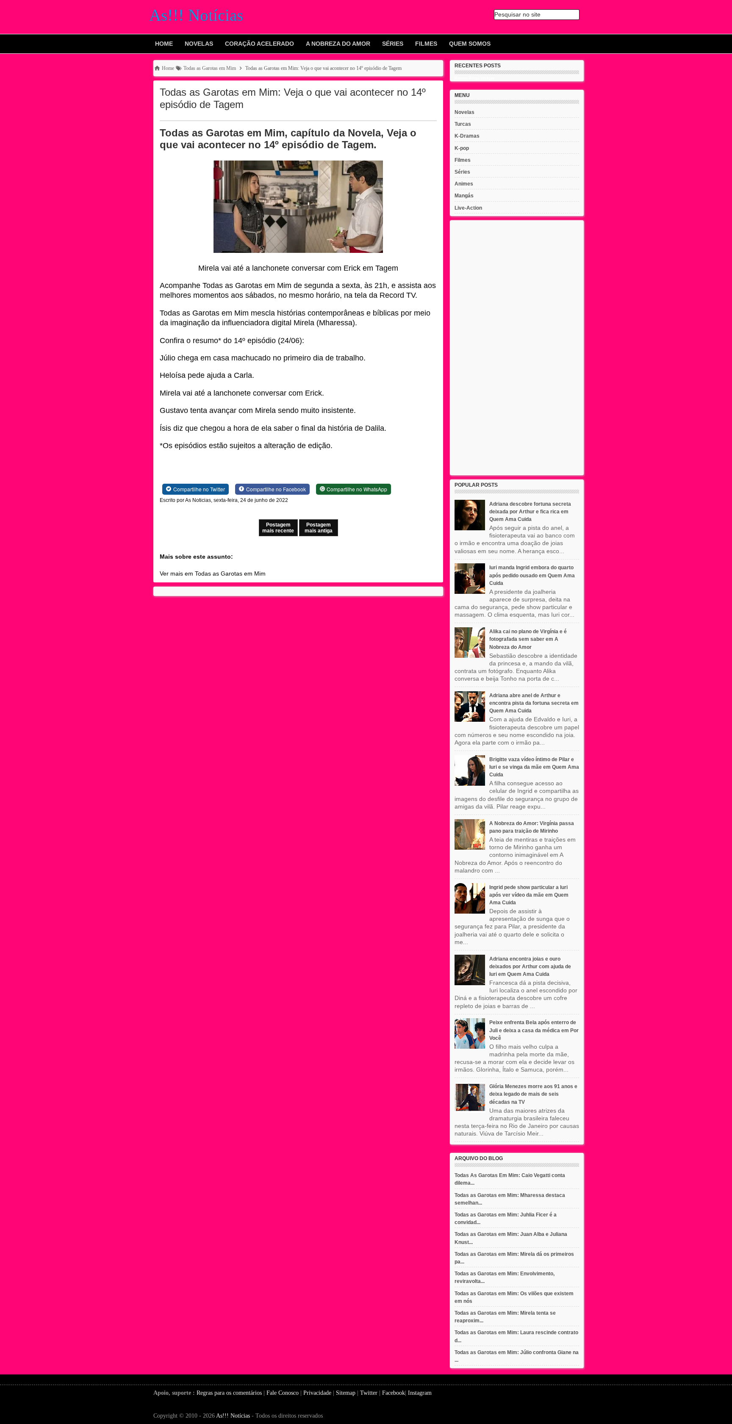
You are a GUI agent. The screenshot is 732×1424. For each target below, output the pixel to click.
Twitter (368, 1393)
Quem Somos (470, 43)
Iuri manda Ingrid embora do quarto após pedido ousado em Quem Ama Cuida (532, 575)
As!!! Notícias (233, 1416)
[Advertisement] (517, 348)
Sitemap (345, 1393)
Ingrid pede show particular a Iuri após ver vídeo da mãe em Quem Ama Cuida (528, 895)
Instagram (420, 1393)
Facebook (393, 1393)
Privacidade (317, 1393)
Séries (392, 43)
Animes (464, 184)
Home (164, 43)
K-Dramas (467, 136)
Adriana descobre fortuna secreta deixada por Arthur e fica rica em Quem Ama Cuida (530, 511)
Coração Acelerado (259, 43)
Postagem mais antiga (319, 528)
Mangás (464, 196)
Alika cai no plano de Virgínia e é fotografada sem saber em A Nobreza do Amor (528, 639)
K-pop (462, 148)
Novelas (199, 43)
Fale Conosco (282, 1393)
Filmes (426, 43)
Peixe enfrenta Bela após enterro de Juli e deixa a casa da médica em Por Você (534, 1030)
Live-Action (468, 208)
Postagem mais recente (278, 528)
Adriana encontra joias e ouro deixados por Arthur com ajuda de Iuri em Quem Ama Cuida (530, 966)
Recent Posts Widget (474, 78)
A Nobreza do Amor (338, 43)
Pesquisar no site (517, 14)
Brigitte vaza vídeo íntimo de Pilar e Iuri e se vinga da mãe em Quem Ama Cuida (534, 767)
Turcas (463, 124)
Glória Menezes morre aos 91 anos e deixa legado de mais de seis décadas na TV (533, 1094)
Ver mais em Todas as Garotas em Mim (213, 573)
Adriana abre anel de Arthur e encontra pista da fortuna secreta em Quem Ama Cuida (534, 703)
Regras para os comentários (229, 1393)
